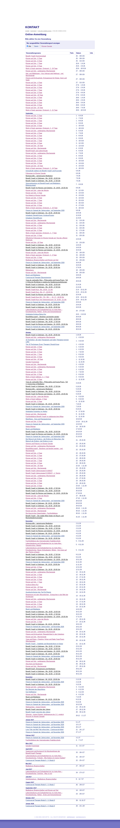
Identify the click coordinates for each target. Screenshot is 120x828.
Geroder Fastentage (32, 362)
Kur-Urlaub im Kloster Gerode (36, 195)
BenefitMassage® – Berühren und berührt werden (42, 317)
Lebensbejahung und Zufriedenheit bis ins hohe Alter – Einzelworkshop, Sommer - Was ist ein (44, 772)
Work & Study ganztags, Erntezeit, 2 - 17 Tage (41, 128)
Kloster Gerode (46, 46)
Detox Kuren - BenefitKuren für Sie (108, 46)
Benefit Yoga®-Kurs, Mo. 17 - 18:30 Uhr (39, 292)
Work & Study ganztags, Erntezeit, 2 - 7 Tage (41, 233)
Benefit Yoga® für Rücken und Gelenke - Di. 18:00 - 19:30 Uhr (47, 188)
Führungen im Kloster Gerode (36, 173)
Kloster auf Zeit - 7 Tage (34, 63)
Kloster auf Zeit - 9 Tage (34, 66)
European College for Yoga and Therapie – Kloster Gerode (11, 67)
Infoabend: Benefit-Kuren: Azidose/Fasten (40, 215)
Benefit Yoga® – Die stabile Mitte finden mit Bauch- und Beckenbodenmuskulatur (45, 517)
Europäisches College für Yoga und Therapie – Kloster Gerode (11, 63)
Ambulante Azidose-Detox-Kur (36, 314)
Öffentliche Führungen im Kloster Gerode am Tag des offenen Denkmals (46, 239)
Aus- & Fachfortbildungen (11, 79)
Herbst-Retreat (31, 426)
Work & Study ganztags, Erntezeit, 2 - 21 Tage (41, 110)
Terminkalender (11, 47)
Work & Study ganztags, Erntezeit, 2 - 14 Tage (41, 168)
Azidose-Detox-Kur (32, 585)
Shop (107, 84)
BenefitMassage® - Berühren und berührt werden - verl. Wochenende (44, 449)
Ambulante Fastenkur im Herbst (36, 411)
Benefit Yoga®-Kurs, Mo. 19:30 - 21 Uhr (39, 290)
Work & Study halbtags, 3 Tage (36, 399)
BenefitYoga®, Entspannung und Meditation (40, 669)
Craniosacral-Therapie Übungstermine (38, 277)
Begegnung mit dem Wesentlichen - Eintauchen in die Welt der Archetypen (47, 596)
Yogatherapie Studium (11, 55)
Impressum (71, 817)
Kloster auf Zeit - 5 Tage (34, 58)
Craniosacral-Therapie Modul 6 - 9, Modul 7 (40, 785)
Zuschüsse (108, 74)
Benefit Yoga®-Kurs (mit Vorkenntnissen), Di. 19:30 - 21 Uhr (46, 300)
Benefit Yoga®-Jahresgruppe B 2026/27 (39, 471)
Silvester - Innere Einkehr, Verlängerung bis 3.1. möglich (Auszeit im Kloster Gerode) (45, 715)
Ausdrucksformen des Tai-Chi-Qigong (38, 592)
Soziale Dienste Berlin (108, 54)
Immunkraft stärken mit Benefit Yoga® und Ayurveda (44, 171)
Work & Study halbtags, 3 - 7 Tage (37, 377)
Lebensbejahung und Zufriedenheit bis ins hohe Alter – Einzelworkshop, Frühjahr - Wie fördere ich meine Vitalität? (45, 757)
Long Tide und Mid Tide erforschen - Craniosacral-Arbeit (45, 729)
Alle (29, 46)
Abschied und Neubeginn (34, 664)
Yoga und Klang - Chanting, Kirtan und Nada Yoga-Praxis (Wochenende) (45, 640)
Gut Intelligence (31, 692)
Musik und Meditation (33, 275)
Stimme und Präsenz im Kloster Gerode (39, 443)
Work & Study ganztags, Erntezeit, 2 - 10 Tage (41, 208)
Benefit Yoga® (11, 59)
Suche (11, 31)
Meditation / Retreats (11, 71)
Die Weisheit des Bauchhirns (35, 689)
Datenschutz (81, 817)
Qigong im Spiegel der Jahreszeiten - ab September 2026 (45, 210)
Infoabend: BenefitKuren (34, 218)
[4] (71, 760)
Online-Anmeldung (44, 31)
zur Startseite (60, 7)
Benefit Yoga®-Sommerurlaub (36, 56)
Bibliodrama (30, 270)
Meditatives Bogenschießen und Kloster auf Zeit (42, 260)
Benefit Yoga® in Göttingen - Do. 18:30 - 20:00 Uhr (43, 213)
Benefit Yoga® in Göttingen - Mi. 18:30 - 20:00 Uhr (43, 265)
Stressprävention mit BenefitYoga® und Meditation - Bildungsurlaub (43, 184)
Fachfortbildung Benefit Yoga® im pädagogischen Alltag (44, 416)
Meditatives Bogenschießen (35, 766)
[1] (70, 56)
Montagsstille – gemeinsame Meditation (39, 176)
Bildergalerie (108, 66)
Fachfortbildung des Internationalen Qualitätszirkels (43, 541)
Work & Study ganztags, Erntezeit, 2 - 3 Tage (41, 255)
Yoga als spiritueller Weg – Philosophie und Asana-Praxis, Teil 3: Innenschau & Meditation (47, 383)
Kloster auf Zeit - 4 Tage (34, 82)
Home (11, 27)
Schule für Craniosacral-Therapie (11, 75)
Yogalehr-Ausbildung (11, 51)
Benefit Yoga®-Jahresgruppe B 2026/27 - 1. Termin (43, 473)
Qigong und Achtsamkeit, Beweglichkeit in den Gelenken (45, 634)
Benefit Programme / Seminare (108, 34)
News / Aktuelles (11, 39)
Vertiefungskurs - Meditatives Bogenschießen (41, 779)
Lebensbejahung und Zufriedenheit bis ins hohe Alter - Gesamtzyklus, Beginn (44, 544)
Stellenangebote (11, 35)
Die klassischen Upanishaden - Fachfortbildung (42, 513)
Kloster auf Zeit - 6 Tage (34, 61)
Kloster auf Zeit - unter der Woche (37, 190)
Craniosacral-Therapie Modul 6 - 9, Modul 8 (40, 800)
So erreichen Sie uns (108, 31)
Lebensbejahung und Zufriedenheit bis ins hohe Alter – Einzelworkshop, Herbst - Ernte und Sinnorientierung (44, 311)
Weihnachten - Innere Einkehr (36, 707)
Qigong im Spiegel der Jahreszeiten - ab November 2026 (45, 627)
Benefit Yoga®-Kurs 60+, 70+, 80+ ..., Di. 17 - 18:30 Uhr (45, 297)
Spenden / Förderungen (11, 43)
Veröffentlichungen (108, 70)
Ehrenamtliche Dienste (108, 58)
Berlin (36, 46)
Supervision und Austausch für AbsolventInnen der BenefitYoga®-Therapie (43, 752)
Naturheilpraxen (108, 62)
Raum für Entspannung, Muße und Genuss (108, 50)
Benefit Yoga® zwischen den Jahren (38, 709)
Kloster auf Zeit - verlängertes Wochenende (40, 71)
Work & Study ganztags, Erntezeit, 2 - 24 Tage (41, 68)
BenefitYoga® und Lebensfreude (37, 151)
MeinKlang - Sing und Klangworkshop (38, 419)
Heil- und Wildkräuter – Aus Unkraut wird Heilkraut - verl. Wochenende (45, 74)
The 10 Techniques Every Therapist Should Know (42, 344)
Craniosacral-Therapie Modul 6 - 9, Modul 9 (40, 806)
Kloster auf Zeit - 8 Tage (34, 92)
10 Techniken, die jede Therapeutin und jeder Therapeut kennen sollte (47, 341)
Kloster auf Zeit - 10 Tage (34, 95)
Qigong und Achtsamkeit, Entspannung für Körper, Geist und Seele (46, 79)
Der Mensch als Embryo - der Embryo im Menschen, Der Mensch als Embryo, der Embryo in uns (45, 440)
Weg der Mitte (108, 38)
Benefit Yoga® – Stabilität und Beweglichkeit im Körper (44, 644)
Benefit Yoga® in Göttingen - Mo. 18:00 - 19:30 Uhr (43, 178)
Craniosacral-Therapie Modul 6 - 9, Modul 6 (40, 760)
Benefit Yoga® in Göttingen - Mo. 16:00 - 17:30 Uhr (43, 181)
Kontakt (108, 28)
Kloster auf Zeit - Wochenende (36, 148)
